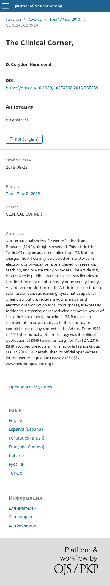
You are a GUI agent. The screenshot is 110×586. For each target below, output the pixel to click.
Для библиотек (23, 525)
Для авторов (20, 516)
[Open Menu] (6, 6)
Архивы (35, 19)
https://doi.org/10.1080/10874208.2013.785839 (52, 87)
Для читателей (22, 508)
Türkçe (15, 473)
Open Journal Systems (30, 387)
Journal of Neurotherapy (38, 5)
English (16, 420)
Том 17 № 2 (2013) (66, 19)
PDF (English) (26, 139)
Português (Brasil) (26, 438)
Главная (13, 19)
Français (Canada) (26, 446)
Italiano (16, 455)
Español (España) (26, 429)
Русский (17, 464)
